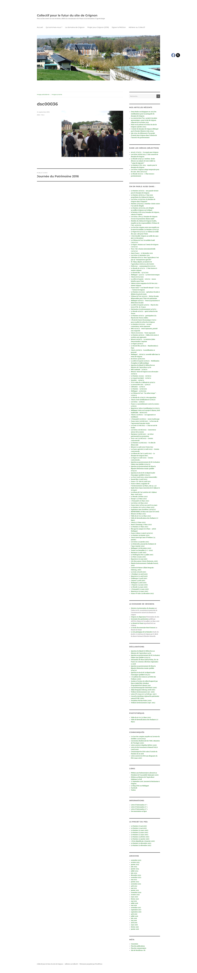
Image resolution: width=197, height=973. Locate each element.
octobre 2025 (135, 862)
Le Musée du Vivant (137, 623)
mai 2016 (134, 920)
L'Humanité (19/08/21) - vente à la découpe (145, 419)
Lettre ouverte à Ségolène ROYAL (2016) (144, 745)
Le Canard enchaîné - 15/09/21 (141, 378)
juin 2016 (134, 918)
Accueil (40, 27)
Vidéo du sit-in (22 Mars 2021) (141, 516)
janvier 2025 (135, 864)
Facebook (134, 788)
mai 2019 (134, 901)
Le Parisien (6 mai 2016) (139, 826)
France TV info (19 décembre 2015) (142, 593)
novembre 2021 (136, 884)
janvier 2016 (135, 929)
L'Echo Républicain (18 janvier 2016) (143, 841)
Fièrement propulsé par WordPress (91, 964)
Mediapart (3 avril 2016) (139, 583)
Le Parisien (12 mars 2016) (139, 835)
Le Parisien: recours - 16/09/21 (141, 376)
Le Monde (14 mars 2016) (139, 587)
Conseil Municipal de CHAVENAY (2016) (144, 688)
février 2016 (135, 927)
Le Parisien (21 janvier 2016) (140, 839)
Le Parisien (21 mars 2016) (139, 830)
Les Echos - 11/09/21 (138, 402)
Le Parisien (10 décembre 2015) (141, 843)
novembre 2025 (136, 860)
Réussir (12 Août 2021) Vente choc (142, 447)
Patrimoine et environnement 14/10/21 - (144, 309)
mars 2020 (134, 897)
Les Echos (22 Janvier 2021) (140, 542)
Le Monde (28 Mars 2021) (139, 496)
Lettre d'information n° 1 (139, 805)
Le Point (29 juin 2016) (138, 557)
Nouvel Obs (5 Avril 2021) (139, 479)
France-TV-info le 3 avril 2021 (141, 481)
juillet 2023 (134, 871)
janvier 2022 (135, 882)
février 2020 (135, 899)
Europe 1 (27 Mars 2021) (139, 499)
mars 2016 (134, 925)
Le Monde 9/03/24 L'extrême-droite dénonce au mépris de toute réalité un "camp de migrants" (143, 161)
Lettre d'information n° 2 (139, 807)
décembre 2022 (136, 875)
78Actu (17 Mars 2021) (138, 522)
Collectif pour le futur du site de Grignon (67, 15)
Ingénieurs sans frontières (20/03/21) (143, 509)
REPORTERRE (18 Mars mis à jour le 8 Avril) (145, 512)
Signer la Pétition (119, 27)
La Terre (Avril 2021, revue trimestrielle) (144, 477)
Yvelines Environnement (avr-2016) (143, 692)
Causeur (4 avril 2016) (138, 580)
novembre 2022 (136, 877)
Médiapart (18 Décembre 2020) (141, 548)
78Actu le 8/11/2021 (137, 277)
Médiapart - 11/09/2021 (138, 391)
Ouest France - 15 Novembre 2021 (142, 253)
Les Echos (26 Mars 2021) (139, 503)
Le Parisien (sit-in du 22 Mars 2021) (142, 507)
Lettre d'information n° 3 (139, 809)
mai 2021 (134, 888)
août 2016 (134, 914)
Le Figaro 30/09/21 (137, 344)
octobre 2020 (135, 895)
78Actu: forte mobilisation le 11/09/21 (143, 400)
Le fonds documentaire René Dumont (143, 628)
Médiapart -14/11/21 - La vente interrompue (145, 275)
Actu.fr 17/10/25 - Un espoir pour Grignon (144, 152)
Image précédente (43, 94)
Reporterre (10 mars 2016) (139, 591)
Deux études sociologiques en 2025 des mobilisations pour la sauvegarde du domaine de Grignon (143, 114)
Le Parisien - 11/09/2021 (139, 389)
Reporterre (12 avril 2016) (139, 576)
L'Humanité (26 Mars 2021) (140, 501)
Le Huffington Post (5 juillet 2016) (142, 555)
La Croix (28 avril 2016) (138, 572)
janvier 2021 (135, 890)
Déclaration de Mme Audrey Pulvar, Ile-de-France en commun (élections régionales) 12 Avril (145, 662)
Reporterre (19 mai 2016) (139, 559)
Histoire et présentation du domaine (143, 608)
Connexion (134, 944)
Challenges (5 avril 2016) (139, 578)
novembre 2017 (136, 907)
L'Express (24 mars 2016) (139, 585)
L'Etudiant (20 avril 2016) (139, 574)
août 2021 (134, 886)
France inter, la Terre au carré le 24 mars (144, 505)
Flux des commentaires (138, 948)
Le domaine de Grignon (75, 27)
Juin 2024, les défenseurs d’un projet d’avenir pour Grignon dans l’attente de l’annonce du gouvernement (144, 135)
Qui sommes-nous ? (54, 27)
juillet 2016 (134, 916)
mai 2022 (134, 879)
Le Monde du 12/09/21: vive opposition (143, 397)
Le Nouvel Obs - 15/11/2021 (139, 273)
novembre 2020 (136, 892)
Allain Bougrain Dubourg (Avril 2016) (143, 690)
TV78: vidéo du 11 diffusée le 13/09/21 (143, 382)
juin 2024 (134, 867)
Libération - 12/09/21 (138, 387)
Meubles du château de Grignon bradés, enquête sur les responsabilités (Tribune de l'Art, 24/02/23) (145, 223)
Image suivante (57, 94)
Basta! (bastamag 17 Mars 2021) (141, 524)
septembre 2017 (136, 910)
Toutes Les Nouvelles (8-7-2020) (142, 550)
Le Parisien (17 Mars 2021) (139, 527)
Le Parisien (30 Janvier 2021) (140, 535)
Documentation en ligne (139, 811)
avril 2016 (134, 923)
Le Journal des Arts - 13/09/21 (140, 384)
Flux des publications (138, 946)
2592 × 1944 (40, 115)
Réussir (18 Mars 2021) (138, 514)
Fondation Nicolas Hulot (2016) (141, 700)
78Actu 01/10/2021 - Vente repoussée (143, 333)
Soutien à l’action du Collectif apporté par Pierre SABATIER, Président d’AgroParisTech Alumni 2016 (144, 683)
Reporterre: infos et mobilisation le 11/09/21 (145, 408)
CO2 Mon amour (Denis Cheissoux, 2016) (144, 561)
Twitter (133, 790)
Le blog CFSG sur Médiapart (140, 786)
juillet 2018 (134, 903)
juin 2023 (134, 873)
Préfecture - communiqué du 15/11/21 (143, 266)
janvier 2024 (135, 869)
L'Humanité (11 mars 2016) (140, 589)
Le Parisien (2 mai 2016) (139, 828)
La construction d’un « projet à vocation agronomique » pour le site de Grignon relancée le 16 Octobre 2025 (144, 120)
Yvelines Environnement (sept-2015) (143, 703)
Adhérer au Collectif (137, 27)
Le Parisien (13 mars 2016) (139, 832)
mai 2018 (134, 905)
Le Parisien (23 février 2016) (140, 837)
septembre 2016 (136, 912)
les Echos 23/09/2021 (138, 359)
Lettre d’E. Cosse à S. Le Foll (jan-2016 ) (144, 694)
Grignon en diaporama (138, 617)
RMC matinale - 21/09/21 (139, 369)
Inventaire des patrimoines (140, 619)
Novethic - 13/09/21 (137, 380)
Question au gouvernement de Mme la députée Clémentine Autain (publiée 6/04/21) (143, 469)
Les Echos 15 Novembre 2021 (140, 255)
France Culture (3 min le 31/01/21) (142, 533)
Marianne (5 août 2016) (138, 552)
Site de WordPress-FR (138, 950)
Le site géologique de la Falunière (141, 632)
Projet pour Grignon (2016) (98, 27)
